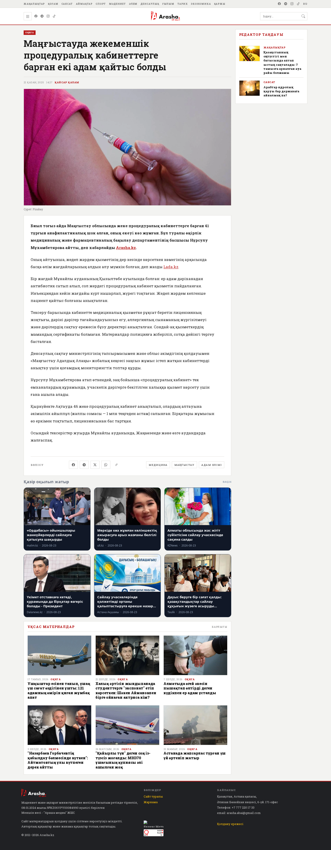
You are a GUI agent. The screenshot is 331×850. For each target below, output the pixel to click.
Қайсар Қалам (67, 82)
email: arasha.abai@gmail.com (239, 813)
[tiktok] (298, 3)
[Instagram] (292, 3)
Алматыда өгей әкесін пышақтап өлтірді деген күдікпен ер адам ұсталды (189, 688)
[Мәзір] (28, 16)
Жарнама (151, 802)
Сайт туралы (153, 796)
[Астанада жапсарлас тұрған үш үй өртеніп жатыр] (195, 725)
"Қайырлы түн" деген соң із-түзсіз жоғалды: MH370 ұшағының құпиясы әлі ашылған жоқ (122, 760)
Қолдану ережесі (230, 824)
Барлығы (219, 626)
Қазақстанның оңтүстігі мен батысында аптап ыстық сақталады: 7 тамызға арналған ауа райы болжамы (282, 62)
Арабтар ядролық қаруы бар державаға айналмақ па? (281, 91)
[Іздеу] (303, 16)
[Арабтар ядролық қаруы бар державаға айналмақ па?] (249, 88)
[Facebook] (279, 3)
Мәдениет (117, 4)
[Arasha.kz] (165, 16)
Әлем (133, 4)
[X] (95, 465)
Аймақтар (84, 4)
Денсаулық (150, 4)
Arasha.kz (126, 247)
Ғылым (168, 4)
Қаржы (219, 4)
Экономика (201, 4)
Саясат (67, 4)
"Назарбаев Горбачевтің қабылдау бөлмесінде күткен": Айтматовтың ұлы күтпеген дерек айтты (57, 760)
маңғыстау (184, 465)
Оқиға (55, 679)
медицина (158, 465)
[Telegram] (285, 3)
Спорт (101, 4)
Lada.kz (170, 266)
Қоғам (53, 4)
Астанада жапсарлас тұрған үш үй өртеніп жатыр (194, 755)
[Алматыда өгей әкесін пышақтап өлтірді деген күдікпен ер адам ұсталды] (195, 655)
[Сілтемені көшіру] (116, 465)
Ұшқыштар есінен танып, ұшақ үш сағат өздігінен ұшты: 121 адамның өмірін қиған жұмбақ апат (58, 690)
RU (305, 4)
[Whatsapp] (105, 465)
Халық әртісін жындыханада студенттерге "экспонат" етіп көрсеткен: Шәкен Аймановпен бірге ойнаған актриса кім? (125, 690)
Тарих (182, 4)
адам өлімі (211, 465)
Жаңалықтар (34, 4)
